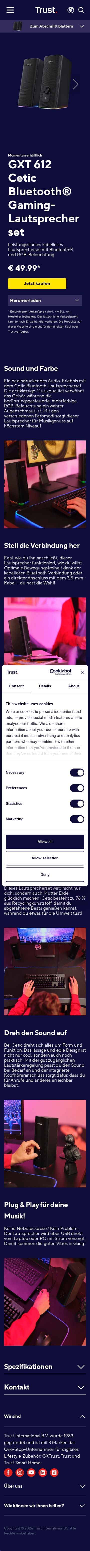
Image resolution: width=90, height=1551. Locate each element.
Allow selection (45, 858)
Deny (45, 874)
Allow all (45, 842)
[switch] (77, 788)
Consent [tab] (16, 686)
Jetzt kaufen (37, 283)
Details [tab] (45, 686)
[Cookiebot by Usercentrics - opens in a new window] (53, 672)
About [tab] (73, 686)
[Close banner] (82, 672)
